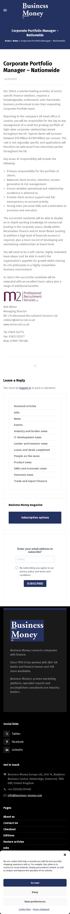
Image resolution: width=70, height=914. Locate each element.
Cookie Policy (25, 909)
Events (18, 425)
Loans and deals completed (32, 450)
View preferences (35, 901)
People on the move (27, 456)
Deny (35, 892)
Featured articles (25, 406)
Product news (23, 462)
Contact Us (10, 823)
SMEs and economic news (30, 468)
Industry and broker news (30, 431)
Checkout (9, 829)
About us (9, 816)
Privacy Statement (41, 909)
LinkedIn (17, 749)
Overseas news (23, 474)
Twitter (16, 733)
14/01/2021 (10, 79)
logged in (25, 388)
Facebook (18, 741)
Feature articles (13, 841)
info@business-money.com (25, 795)
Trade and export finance (30, 481)
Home (8, 41)
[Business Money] (35, 10)
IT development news (27, 437)
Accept (35, 882)
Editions (8, 835)
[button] (65, 854)
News (15, 41)
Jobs (17, 412)
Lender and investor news (31, 443)
